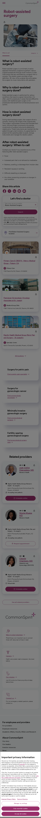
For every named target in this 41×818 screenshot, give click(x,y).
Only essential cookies (20, 808)
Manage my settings (20, 803)
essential (22, 764)
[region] (20, 784)
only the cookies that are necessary (20, 776)
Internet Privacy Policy (8, 799)
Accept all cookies (20, 814)
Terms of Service (22, 799)
